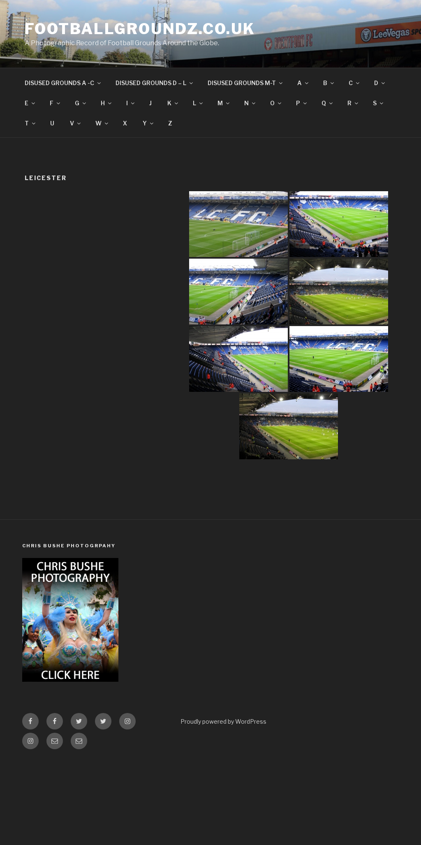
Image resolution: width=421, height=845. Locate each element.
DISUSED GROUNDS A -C (59, 82)
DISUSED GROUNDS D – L (151, 82)
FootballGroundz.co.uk (140, 29)
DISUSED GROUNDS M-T (242, 82)
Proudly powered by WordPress (223, 721)
